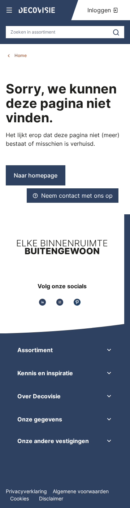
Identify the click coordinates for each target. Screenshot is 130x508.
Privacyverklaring (26, 491)
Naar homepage (35, 175)
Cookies (20, 498)
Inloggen (100, 10)
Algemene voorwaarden (81, 491)
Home (20, 55)
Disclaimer (51, 498)
